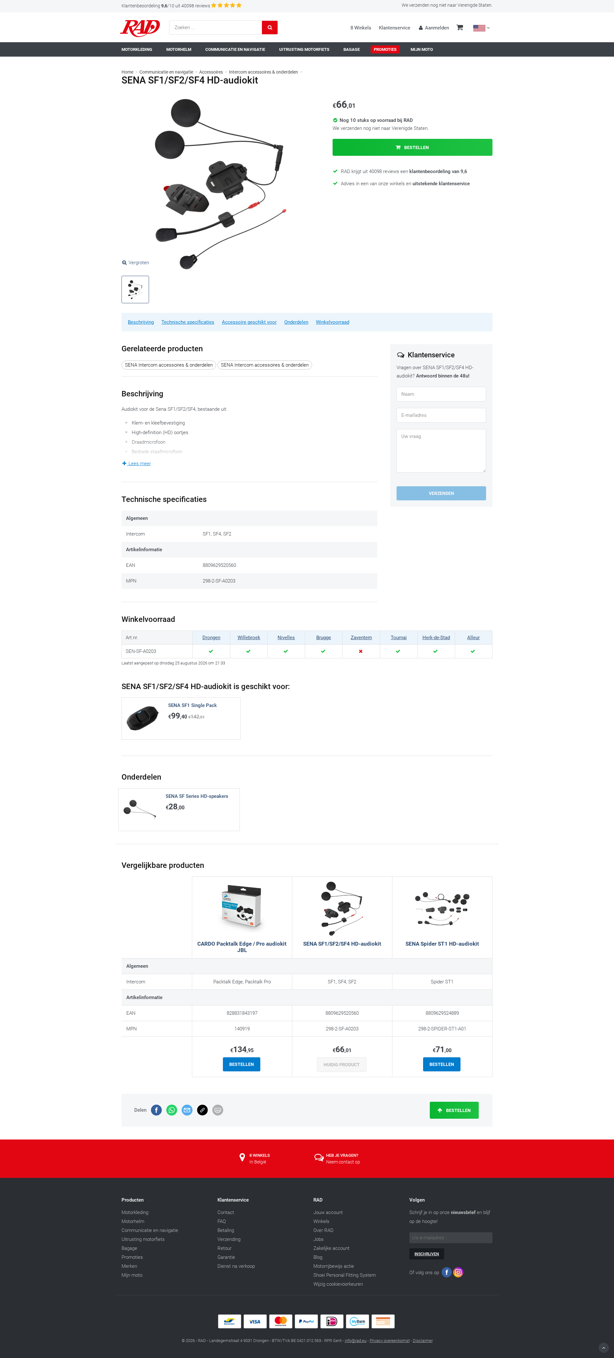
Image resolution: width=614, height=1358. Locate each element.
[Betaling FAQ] (307, 1327)
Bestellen (416, 147)
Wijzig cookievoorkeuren (338, 1284)
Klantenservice (394, 28)
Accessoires (211, 72)
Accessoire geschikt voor (249, 322)
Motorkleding (135, 1212)
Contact (225, 1212)
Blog (317, 1257)
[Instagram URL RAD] (458, 1273)
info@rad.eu (355, 1340)
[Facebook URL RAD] (447, 1273)
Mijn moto (132, 1275)
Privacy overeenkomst (390, 1340)
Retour (224, 1248)
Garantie (226, 1257)
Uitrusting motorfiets (143, 1239)
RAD (318, 1200)
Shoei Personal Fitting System (344, 1275)
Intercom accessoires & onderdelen (263, 72)
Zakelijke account (331, 1248)
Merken (129, 1266)
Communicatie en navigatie (166, 72)
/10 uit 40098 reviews (166, 5)
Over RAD (323, 1230)
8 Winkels (360, 28)
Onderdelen (296, 322)
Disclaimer (423, 1340)
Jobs (318, 1239)
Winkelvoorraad (332, 322)
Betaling (225, 1230)
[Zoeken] (270, 27)
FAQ (221, 1221)
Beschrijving (141, 322)
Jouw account (328, 1212)
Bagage (129, 1248)
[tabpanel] (221, 184)
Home (127, 72)
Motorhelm (133, 1221)
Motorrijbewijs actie (333, 1266)
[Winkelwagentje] (459, 28)
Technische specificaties (187, 322)
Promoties (132, 1257)
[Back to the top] (604, 1348)
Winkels (321, 1221)
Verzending (228, 1239)
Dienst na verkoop (236, 1266)
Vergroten (139, 263)
